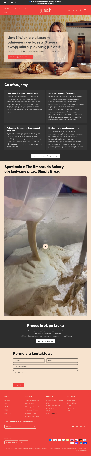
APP (5, 403)
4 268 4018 (53, 413)
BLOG (6, 410)
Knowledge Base (30, 413)
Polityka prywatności (54, 448)
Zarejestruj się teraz (45, 341)
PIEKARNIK (7, 400)
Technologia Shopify (27, 448)
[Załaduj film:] (45, 246)
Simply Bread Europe (16, 448)
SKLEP (6, 407)
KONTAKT (7, 413)
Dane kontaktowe (82, 450)
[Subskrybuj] (34, 426)
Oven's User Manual (31, 410)
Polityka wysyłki (82, 448)
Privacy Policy (29, 403)
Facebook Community (32, 416)
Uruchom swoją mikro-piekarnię (45, 156)
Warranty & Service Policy (33, 407)
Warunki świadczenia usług (69, 448)
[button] (81, 10)
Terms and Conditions (32, 400)
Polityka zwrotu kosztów (40, 448)
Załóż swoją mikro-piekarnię (20, 57)
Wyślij (19, 385)
